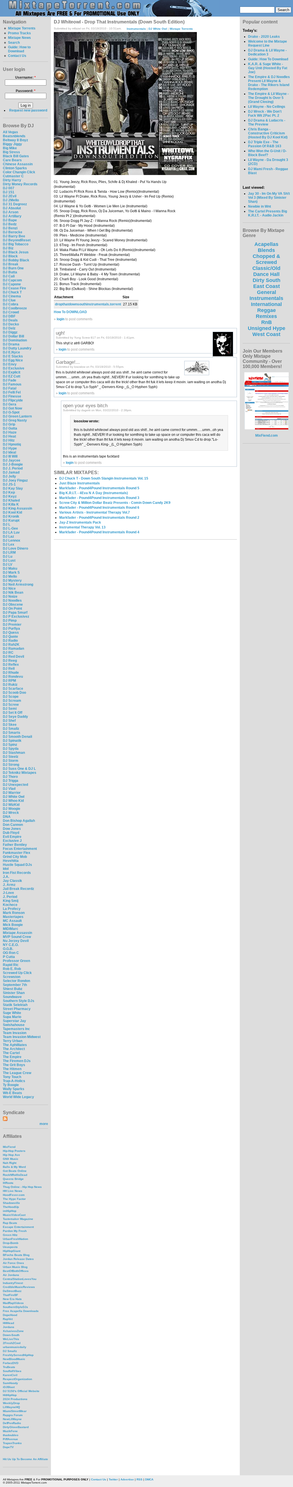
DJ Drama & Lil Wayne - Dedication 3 (267, 52)
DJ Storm (10, 761)
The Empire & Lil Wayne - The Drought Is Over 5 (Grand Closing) (268, 98)
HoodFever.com (14, 1194)
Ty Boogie (11, 1085)
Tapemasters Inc (16, 1029)
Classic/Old (266, 268)
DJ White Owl (13, 797)
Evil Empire (12, 837)
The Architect (14, 1049)
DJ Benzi (10, 228)
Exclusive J (12, 841)
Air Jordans (11, 1275)
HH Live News (12, 1190)
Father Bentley (15, 845)
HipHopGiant (11, 1251)
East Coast (266, 286)
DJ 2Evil (9, 196)
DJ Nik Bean (13, 593)
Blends (266, 250)
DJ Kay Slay (13, 488)
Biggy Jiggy (12, 144)
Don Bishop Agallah (19, 821)
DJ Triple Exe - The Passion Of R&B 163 (264, 144)
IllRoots (8, 1182)
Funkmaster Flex (16, 853)
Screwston (11, 977)
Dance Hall (266, 274)
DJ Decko (11, 324)
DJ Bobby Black (16, 260)
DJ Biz (8, 248)
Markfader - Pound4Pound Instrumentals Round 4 (99, 532)
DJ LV (7, 564)
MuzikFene (10, 1431)
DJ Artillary (12, 216)
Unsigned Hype (266, 328)
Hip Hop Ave (11, 1154)
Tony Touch (12, 1077)
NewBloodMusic (14, 1359)
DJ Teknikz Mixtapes (19, 773)
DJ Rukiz (10, 685)
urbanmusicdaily (14, 1347)
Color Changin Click (19, 172)
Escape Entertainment (18, 1226)
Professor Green (16, 961)
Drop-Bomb (10, 1243)
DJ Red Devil (13, 657)
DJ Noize (10, 597)
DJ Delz (9, 328)
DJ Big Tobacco (15, 244)
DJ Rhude (11, 673)
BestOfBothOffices (16, 1271)
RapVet (8, 1319)
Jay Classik (12, 881)
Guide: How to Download (19, 49)
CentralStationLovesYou (19, 1279)
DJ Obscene (13, 605)
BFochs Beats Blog (16, 1255)
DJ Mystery (12, 581)
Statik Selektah (15, 1005)
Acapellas (266, 244)
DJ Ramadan (13, 649)
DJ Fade (9, 380)
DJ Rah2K (11, 645)
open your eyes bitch (85, 405)
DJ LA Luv (11, 532)
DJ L (6, 524)
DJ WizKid (11, 805)
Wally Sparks (13, 1089)
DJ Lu (7, 556)
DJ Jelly (9, 476)
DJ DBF (9, 316)
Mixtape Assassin (17, 933)
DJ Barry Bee (14, 236)
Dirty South (266, 280)
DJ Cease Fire (14, 288)
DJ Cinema (12, 296)
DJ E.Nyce (11, 352)
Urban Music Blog (15, 1267)
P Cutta (9, 957)
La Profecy (12, 909)
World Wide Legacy (18, 1097)
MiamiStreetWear (15, 1411)
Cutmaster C (13, 176)
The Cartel (11, 1053)
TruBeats (9, 1367)
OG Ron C (11, 953)
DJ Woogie (11, 809)
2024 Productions (15, 1399)
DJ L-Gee (10, 528)
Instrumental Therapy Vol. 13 (82, 527)
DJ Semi (10, 709)
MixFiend (9, 1146)
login (60, 319)
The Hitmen (12, 1069)
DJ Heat (9, 436)
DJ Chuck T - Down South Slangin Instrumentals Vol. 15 (103, 478)
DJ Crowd (11, 312)
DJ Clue (9, 300)
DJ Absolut (12, 208)
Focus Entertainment (20, 849)
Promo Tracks (19, 33)
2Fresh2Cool (12, 1343)
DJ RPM (9, 681)
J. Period (10, 897)
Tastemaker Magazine (18, 1218)
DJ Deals (10, 320)
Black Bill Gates (16, 156)
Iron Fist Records (17, 873)
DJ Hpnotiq (12, 444)
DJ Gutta (10, 428)
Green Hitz (10, 1234)
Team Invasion (14, 1033)
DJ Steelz (10, 757)
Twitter (113, 1479)
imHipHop (9, 1210)
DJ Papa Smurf (15, 613)
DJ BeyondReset (17, 240)
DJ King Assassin (17, 508)
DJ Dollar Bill (13, 336)
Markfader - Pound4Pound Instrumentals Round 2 (99, 518)
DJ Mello (10, 576)
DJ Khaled (11, 500)
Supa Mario (12, 1017)
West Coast (266, 334)
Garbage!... (68, 362)
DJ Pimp (10, 621)
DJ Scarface (13, 689)
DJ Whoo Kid (13, 801)
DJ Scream (12, 701)
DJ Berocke (12, 232)
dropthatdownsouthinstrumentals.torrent (88, 304)
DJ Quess (11, 633)
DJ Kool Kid (12, 512)
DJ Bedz (10, 224)
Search (14, 43)
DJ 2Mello (11, 200)
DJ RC (8, 653)
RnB (266, 322)
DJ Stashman (14, 753)
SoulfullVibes (12, 1371)
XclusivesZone (13, 1331)
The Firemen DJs (17, 1061)
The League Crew (17, 1073)
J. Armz (9, 885)
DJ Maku (10, 568)
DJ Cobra (10, 304)
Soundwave (12, 997)
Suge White (12, 1013)
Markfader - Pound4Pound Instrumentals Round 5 (99, 488)
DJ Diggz (10, 332)
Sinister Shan (14, 993)
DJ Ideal (9, 452)
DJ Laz (8, 536)
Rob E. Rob (12, 969)
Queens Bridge (13, 1178)
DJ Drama (11, 344)
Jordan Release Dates (18, 1259)
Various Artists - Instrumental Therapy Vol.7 (94, 512)
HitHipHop (10, 1395)
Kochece (10, 905)
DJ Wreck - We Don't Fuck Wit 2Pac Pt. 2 (265, 114)
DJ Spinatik (12, 741)
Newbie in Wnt (259, 206)
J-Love (8, 893)
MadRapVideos (13, 1303)
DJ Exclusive (13, 368)
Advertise (127, 1479)
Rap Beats (10, 1222)
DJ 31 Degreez (15, 204)
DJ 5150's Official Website (21, 1391)
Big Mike (10, 148)
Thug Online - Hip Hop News (22, 1186)
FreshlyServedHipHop (18, 1355)
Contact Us (17, 56)
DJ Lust (9, 560)
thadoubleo (10, 1435)
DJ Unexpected (15, 785)
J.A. (6, 877)
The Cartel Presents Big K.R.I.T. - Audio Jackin (267, 213)
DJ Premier (12, 625)
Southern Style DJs (18, 1001)
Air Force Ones (13, 1263)
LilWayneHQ (11, 1407)
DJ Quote (10, 637)
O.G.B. (8, 949)
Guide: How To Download (268, 59)
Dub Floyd (11, 833)
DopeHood (10, 1315)
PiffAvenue (10, 1439)
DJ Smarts (11, 733)
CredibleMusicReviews (19, 1287)
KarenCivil (10, 1375)
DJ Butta (10, 272)
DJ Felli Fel (12, 392)
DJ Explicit (11, 372)
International (266, 304)
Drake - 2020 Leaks (264, 37)
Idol (6, 869)
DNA (7, 817)
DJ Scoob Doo (14, 693)
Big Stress (11, 152)
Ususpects (10, 1247)
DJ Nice (9, 589)
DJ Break (10, 264)
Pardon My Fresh (15, 1230)
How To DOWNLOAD (70, 312)
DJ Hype (10, 448)
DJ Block (10, 256)
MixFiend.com (266, 436)
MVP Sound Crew (17, 937)
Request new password (28, 110)
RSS (139, 1479)
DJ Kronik (11, 516)
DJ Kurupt (11, 520)
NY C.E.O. (11, 945)
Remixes (266, 316)
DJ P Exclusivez (16, 617)
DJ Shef (9, 721)
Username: (25, 77)
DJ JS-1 (9, 484)
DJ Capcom (12, 280)
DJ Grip (9, 424)
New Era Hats (12, 1299)
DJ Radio (10, 641)
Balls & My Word (14, 1166)
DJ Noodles (12, 601)
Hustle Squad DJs (17, 865)
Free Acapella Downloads (21, 1311)
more (43, 1124)
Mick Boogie (13, 925)
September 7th (15, 985)
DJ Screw (11, 705)
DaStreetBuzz (12, 1291)
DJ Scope (11, 697)
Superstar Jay (14, 1021)
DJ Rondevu (13, 677)
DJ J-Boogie (13, 464)
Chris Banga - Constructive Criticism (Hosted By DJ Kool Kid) (268, 133)
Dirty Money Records (20, 184)
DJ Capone (12, 284)
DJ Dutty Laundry (17, 348)
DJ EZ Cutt (11, 376)
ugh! (60, 333)
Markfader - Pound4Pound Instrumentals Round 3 (99, 498)
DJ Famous (12, 384)
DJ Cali (9, 276)
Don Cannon (13, 825)
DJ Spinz (10, 745)
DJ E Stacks (13, 356)
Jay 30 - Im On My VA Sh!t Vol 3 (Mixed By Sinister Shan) (269, 198)
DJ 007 (8, 188)
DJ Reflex (11, 665)
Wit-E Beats (12, 1093)
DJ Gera (9, 404)
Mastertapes (13, 917)
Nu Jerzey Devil (16, 941)
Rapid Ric (11, 965)
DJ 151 (8, 192)
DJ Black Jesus (16, 252)
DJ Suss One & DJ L (19, 769)
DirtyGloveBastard (16, 1427)
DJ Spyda (11, 749)
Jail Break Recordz (18, 889)
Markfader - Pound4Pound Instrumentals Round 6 (99, 508)
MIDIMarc (10, 929)
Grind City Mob (15, 857)
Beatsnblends (14, 136)
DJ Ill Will (10, 456)
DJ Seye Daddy (15, 717)
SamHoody (10, 1383)
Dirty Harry (12, 180)
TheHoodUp (11, 1206)
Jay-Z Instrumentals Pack (80, 522)
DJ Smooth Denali (17, 737)
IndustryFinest (13, 1283)
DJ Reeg (10, 661)
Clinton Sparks (15, 168)
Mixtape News (19, 38)
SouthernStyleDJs (15, 1307)
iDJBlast (9, 1387)
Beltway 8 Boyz (15, 140)
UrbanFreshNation (15, 1239)
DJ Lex (8, 544)
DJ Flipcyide (13, 400)
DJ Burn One (13, 268)
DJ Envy (10, 364)
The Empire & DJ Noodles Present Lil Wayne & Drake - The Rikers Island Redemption (269, 83)
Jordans (8, 1327)
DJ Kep (9, 492)
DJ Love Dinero (15, 548)
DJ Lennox (11, 540)
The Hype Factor (14, 1198)
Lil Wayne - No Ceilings (266, 107)
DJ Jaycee (11, 460)
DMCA (149, 1479)
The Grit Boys (14, 1065)
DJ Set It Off (12, 713)
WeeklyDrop (11, 1403)
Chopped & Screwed (266, 259)
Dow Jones (12, 829)
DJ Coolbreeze (15, 308)
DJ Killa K (11, 504)
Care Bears (12, 160)
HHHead (8, 1323)
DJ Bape (10, 220)
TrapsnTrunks (12, 1443)
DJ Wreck (11, 813)
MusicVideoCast (14, 1214)
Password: (25, 91)
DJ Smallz (11, 729)
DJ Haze (10, 432)
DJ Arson (10, 212)
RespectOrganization (17, 1379)
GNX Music (10, 1158)
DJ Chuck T (12, 292)
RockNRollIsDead (15, 1174)
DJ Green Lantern (17, 416)
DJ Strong (11, 765)
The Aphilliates (15, 1045)
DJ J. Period (13, 468)
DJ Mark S (11, 572)
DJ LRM (9, 552)
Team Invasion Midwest (22, 1037)
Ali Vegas (10, 132)
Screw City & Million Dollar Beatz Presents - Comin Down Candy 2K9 (115, 503)
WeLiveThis (11, 1339)
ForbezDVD (10, 1363)
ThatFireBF (10, 1295)
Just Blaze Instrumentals (79, 483)
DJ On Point (12, 609)
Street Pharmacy (17, 1009)
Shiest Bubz (12, 989)
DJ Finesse (12, 396)
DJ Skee (10, 725)
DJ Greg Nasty (15, 420)
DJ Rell (9, 669)
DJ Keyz (10, 496)
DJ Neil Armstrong (18, 585)
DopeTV (8, 1447)
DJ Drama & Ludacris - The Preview (266, 122)
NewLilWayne (12, 1419)
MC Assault (12, 921)
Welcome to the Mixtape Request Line (267, 43)
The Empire (12, 1057)
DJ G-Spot (11, 412)
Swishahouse (14, 1025)
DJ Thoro (10, 777)
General (266, 292)
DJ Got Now (12, 408)
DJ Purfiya (11, 629)
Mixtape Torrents (21, 28)
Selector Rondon (16, 981)
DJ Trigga (10, 781)
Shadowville (11, 1202)
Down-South (11, 1335)
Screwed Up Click (17, 973)
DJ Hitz (9, 440)
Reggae (266, 310)
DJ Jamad (11, 472)
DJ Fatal (9, 388)
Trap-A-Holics (14, 1081)
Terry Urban (12, 1041)
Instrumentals (136, 28)
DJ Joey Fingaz (15, 480)
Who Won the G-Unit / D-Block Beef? (267, 153)
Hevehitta (11, 861)
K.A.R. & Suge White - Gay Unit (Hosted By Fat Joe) (267, 68)
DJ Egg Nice (13, 360)
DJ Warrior (12, 793)
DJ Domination (15, 340)
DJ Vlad (9, 789)
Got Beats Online (15, 1170)
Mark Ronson (14, 913)
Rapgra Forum (13, 1415)
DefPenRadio (12, 1423)
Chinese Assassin (18, 164)
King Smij (10, 901)
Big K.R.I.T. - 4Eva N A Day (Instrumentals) (93, 493)
